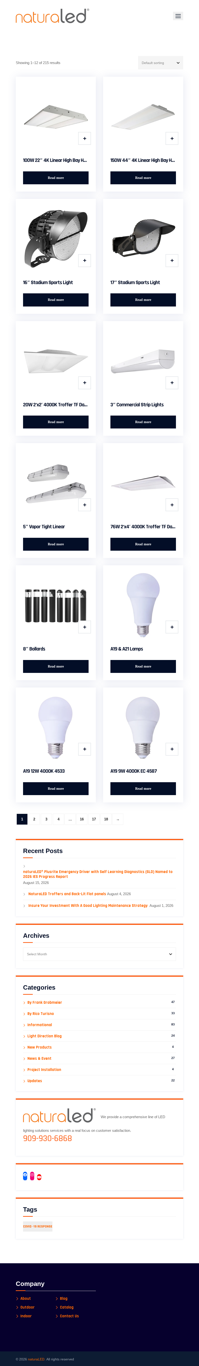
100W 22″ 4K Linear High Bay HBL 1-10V (56, 160)
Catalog (67, 1307)
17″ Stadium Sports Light (135, 282)
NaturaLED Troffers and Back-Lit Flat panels (67, 894)
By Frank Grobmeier (44, 1002)
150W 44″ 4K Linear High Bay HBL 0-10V (143, 160)
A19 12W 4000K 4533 (44, 771)
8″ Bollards (34, 649)
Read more (56, 178)
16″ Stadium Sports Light (48, 282)
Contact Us (69, 1316)
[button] (178, 16)
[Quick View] (84, 138)
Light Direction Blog (44, 1036)
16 (82, 819)
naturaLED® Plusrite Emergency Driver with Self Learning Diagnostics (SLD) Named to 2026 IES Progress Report (98, 874)
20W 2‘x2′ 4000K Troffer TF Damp (56, 404)
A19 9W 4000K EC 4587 (133, 771)
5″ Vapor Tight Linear (44, 526)
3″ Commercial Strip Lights (137, 404)
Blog (63, 1298)
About (25, 1298)
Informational (39, 1025)
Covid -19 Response (37, 1226)
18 (106, 819)
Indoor (26, 1316)
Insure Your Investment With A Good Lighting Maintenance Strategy (88, 905)
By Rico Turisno (40, 1013)
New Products (39, 1047)
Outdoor (27, 1307)
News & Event (39, 1058)
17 (94, 819)
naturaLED (36, 1359)
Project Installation (44, 1069)
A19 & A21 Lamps (126, 649)
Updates (34, 1081)
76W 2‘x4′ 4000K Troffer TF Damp (143, 526)
